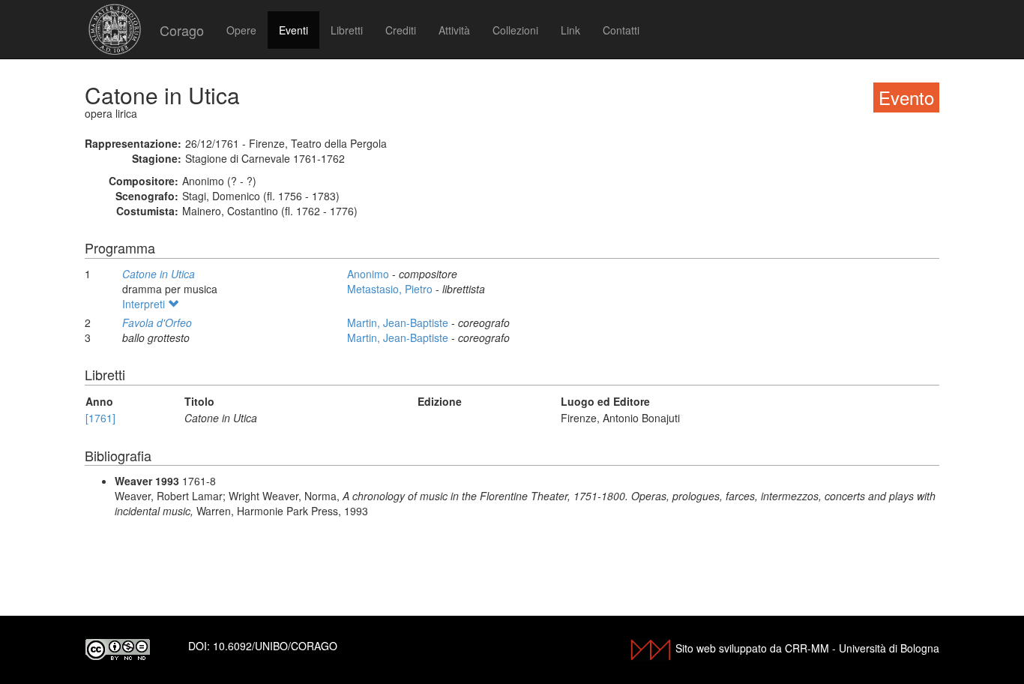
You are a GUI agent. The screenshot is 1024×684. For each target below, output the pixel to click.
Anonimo (369, 273)
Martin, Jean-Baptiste (399, 322)
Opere (241, 30)
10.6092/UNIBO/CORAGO (275, 645)
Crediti (400, 30)
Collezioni (515, 30)
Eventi (293, 30)
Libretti (347, 30)
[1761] (100, 417)
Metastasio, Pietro (391, 288)
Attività (454, 30)
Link (570, 30)
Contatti (621, 30)
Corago (182, 30)
